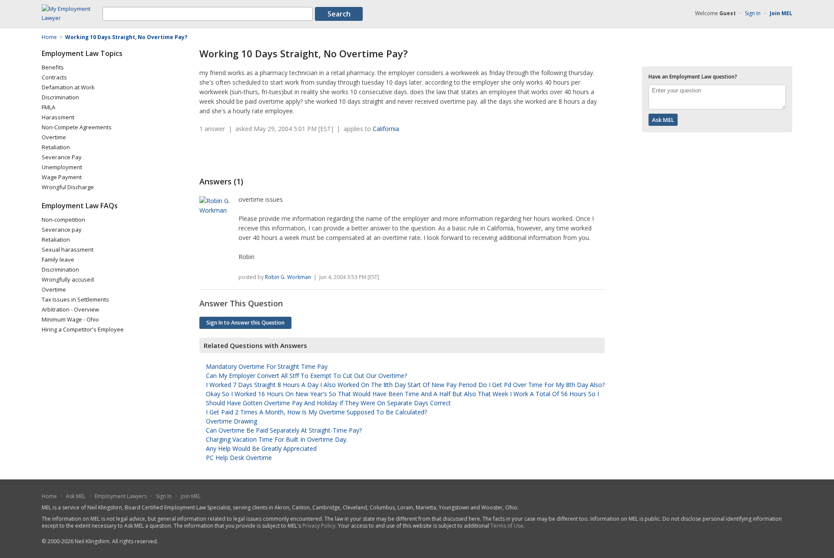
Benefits (53, 67)
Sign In (753, 13)
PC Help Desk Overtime (239, 457)
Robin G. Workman (288, 277)
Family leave (58, 259)
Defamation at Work (68, 87)
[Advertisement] (301, 155)
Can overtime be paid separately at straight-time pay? (284, 430)
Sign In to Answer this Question (245, 322)
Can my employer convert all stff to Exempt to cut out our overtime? (306, 375)
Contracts (54, 77)
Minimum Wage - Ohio (70, 319)
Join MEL (191, 496)
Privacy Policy (318, 525)
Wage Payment (62, 177)
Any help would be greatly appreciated (261, 448)
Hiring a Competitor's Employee (83, 329)
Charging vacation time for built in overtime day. (277, 439)
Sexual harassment (67, 249)
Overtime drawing (231, 421)
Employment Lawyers (121, 496)
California (386, 129)
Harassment (58, 117)
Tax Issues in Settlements (75, 299)
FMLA (48, 107)
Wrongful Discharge (68, 187)
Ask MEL (76, 496)
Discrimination (60, 97)
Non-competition (63, 219)
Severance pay (62, 229)
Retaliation (56, 147)
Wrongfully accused (68, 279)
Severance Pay (62, 157)
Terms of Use (506, 525)
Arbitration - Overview (70, 309)
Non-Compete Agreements (77, 127)
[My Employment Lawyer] (72, 18)
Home (49, 496)
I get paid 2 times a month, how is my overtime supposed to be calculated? (316, 412)
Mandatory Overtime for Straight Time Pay (267, 366)
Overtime (54, 137)
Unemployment (62, 167)
